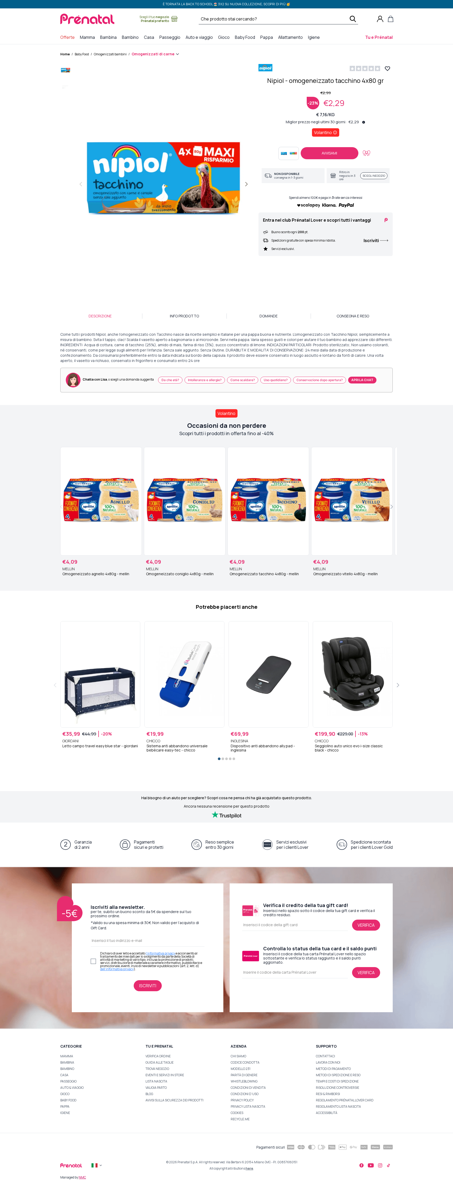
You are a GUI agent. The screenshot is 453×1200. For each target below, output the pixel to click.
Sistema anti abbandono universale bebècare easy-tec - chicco (177, 748)
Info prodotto (184, 315)
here (249, 1168)
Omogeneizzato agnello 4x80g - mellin (95, 574)
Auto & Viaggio (72, 1087)
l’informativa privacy (161, 953)
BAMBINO (67, 1068)
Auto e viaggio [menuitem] (200, 37)
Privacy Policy (242, 1100)
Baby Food (82, 54)
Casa (64, 1075)
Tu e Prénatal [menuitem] (380, 37)
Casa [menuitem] (150, 37)
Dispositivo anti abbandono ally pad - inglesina (263, 748)
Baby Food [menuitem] (246, 37)
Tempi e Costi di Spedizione (337, 1081)
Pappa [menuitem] (267, 37)
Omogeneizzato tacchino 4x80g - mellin (264, 574)
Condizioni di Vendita (248, 1087)
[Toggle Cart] (390, 19)
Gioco (64, 1094)
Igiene (65, 1113)
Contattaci (325, 1056)
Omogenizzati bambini (110, 54)
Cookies (237, 1113)
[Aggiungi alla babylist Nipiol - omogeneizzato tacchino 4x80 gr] (366, 153)
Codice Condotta (245, 1062)
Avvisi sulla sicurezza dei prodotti (174, 1100)
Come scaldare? (242, 380)
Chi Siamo (238, 1056)
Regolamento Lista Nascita (338, 1106)
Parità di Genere (244, 1075)
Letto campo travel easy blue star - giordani (100, 746)
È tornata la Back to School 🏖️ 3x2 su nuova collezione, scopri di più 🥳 (226, 4)
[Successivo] (246, 184)
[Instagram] (380, 1165)
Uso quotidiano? (276, 380)
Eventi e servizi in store (164, 1075)
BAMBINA (67, 1062)
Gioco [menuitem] (225, 37)
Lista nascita (156, 1081)
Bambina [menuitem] (109, 37)
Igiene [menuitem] (315, 37)
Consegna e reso (353, 315)
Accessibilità (326, 1113)
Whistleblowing (244, 1081)
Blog (149, 1094)
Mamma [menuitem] (88, 37)
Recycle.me (240, 1119)
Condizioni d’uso (244, 1094)
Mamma (66, 1056)
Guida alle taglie (159, 1062)
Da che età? (170, 380)
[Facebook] (361, 1165)
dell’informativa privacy (117, 969)
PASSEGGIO (68, 1081)
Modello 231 (240, 1068)
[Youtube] (371, 1165)
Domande (269, 315)
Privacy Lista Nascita (248, 1106)
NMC (82, 1177)
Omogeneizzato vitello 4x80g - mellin (345, 574)
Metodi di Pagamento (333, 1068)
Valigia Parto (156, 1087)
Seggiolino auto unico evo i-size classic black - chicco (349, 748)
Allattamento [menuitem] (291, 37)
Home (65, 54)
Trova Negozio (157, 1068)
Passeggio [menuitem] (170, 37)
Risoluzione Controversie (337, 1087)
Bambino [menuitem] (131, 37)
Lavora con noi (328, 1062)
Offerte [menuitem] (68, 37)
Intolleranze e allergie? (205, 380)
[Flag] (97, 1165)
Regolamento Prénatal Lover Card (345, 1100)
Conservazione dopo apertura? (319, 380)
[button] (65, 71)
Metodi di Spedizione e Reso (338, 1075)
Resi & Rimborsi (328, 1094)
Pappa (64, 1106)
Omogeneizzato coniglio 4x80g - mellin (180, 574)
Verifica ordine (158, 1056)
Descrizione (100, 315)
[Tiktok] (388, 1165)
